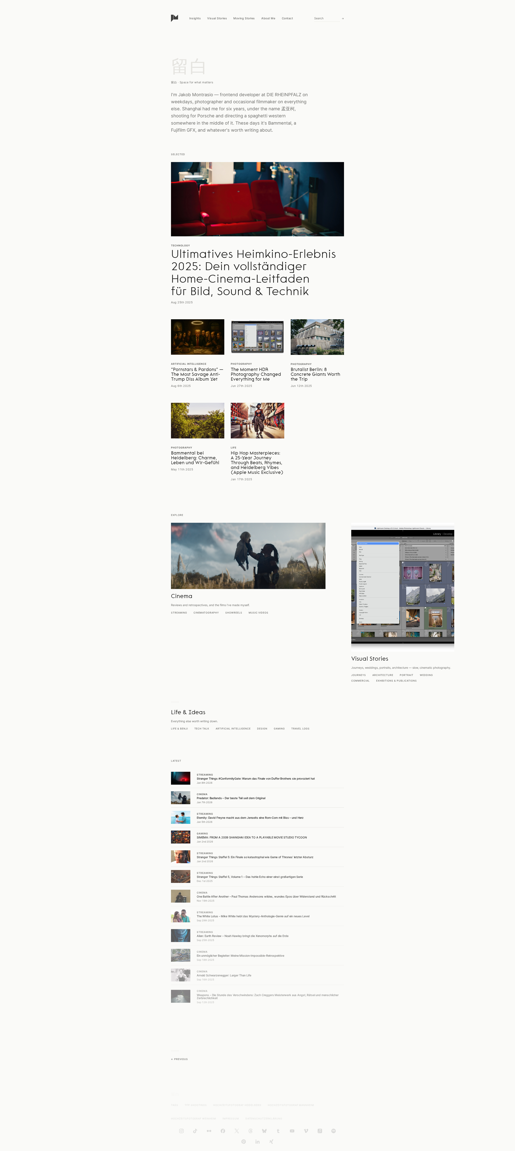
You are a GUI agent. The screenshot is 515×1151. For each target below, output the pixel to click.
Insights (195, 18)
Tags (174, 1105)
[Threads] (250, 1131)
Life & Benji (179, 728)
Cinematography (206, 612)
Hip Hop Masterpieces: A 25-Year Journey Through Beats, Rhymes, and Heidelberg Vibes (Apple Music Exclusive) (257, 463)
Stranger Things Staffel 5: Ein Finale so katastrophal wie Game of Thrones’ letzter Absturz (255, 857)
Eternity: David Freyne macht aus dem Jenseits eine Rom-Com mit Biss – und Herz (250, 817)
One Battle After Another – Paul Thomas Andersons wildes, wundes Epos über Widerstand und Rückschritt (266, 896)
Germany (195, 72)
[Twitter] (236, 1131)
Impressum (230, 1118)
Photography (241, 363)
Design (262, 728)
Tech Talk (201, 728)
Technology (180, 245)
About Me (268, 18)
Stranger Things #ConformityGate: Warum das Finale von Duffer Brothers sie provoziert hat (256, 778)
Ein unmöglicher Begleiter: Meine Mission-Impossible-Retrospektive (240, 955)
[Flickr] (209, 1131)
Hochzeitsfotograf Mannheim (291, 1105)
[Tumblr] (278, 1131)
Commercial (360, 680)
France (193, 87)
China (193, 41)
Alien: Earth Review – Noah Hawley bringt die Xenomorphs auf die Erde (242, 936)
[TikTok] (195, 1131)
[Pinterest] (243, 1142)
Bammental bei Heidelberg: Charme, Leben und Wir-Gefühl (195, 458)
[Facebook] (223, 1131)
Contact (287, 18)
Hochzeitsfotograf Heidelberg (237, 1105)
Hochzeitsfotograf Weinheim (193, 1118)
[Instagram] (181, 1131)
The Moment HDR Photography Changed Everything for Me (256, 375)
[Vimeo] (306, 1131)
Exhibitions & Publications (396, 680)
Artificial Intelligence (188, 363)
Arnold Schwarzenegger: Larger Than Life (224, 975)
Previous (181, 1059)
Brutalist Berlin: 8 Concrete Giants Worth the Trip (315, 375)
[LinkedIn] (257, 1142)
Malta (193, 64)
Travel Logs (300, 728)
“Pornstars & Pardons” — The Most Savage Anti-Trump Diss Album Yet (197, 375)
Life (233, 447)
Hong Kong (196, 80)
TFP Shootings (196, 1105)
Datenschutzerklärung (263, 1118)
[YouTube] (292, 1131)
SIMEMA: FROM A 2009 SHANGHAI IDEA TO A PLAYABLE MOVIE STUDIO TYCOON (252, 837)
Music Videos (259, 612)
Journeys (358, 675)
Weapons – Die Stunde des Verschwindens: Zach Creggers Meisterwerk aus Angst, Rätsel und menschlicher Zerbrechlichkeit (268, 996)
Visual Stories (217, 18)
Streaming (179, 612)
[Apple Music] (319, 1131)
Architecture (382, 675)
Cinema (202, 794)
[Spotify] (333, 1131)
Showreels (233, 612)
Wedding (426, 675)
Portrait (406, 675)
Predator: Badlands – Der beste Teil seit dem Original (231, 798)
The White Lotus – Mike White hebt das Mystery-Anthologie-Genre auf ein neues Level (253, 916)
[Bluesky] (264, 1131)
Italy (192, 57)
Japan (193, 49)
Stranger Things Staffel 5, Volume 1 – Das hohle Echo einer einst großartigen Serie (250, 876)
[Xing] (271, 1142)
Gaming (279, 728)
